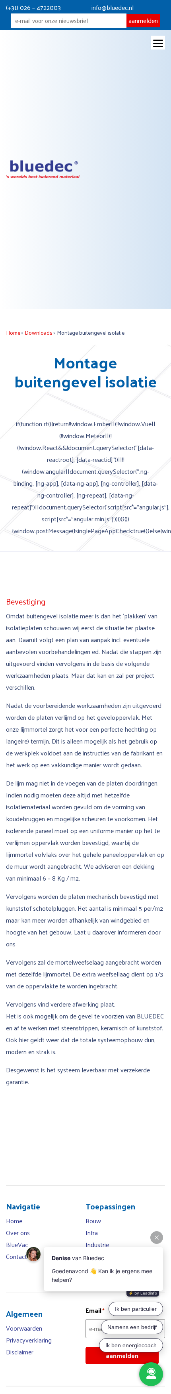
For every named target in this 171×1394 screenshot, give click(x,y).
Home (13, 333)
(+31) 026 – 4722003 (33, 7)
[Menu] (158, 43)
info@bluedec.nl (112, 7)
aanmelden (143, 20)
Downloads (38, 333)
